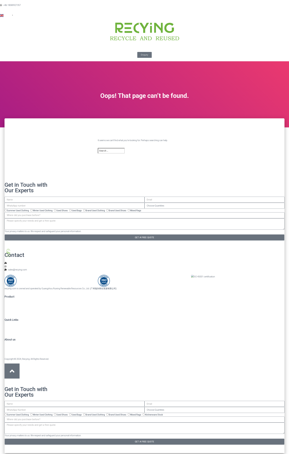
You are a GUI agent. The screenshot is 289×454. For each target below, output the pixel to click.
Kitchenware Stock (154, 414)
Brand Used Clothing (95, 210)
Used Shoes (62, 210)
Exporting (178, 48)
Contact (204, 48)
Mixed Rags (135, 210)
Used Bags (77, 210)
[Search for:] (141, 153)
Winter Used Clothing (43, 210)
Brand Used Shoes (117, 210)
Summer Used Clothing (18, 210)
